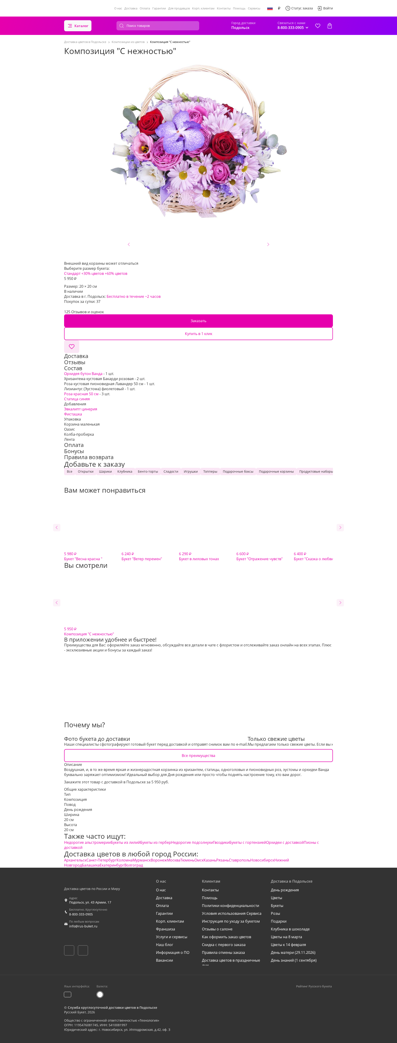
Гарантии (159, 8)
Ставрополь (239, 860)
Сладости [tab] (171, 471)
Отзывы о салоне (217, 929)
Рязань (222, 860)
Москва (173, 860)
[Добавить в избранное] (71, 346)
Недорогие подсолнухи (192, 842)
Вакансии (164, 960)
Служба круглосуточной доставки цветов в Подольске (112, 1007)
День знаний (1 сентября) (294, 960)
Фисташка (73, 414)
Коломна (124, 860)
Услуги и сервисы (171, 936)
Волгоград (133, 865)
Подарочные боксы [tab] (238, 471)
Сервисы (254, 8)
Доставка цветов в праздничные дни (231, 963)
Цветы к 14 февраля (288, 944)
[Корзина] (329, 26)
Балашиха (91, 865)
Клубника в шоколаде (290, 929)
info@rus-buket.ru (83, 926)
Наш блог (164, 944)
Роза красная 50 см (81, 393)
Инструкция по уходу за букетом (231, 921)
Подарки (278, 921)
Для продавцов (179, 8)
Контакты (224, 8)
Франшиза (165, 929)
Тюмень (187, 860)
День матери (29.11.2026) (293, 952)
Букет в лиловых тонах (199, 556)
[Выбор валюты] (279, 8)
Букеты (277, 905)
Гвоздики (221, 842)
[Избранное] (318, 26)
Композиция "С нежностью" (89, 631)
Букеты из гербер (155, 842)
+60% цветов (116, 273)
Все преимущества (198, 755)
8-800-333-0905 (81, 914)
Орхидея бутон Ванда (83, 373)
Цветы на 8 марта (286, 936)
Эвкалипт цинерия (80, 409)
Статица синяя (77, 398)
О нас (118, 8)
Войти (328, 8)
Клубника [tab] (124, 471)
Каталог (81, 25)
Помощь (239, 8)
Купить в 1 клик (198, 333)
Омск (199, 860)
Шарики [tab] (105, 471)
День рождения (78, 809)
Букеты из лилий (125, 842)
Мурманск (142, 860)
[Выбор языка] (270, 8)
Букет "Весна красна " (83, 556)
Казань (210, 860)
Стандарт (72, 273)
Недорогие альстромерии (87, 842)
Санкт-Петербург (101, 860)
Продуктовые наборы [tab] (316, 471)
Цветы (276, 897)
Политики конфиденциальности (230, 905)
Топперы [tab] (210, 471)
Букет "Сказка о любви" (314, 556)
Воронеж (159, 860)
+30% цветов (92, 273)
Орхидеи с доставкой (285, 842)
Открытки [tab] (86, 471)
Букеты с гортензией (247, 842)
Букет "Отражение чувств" (259, 556)
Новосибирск (262, 860)
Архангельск (75, 860)
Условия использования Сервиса (231, 913)
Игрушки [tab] (191, 471)
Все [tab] (69, 471)
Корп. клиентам (203, 8)
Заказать (198, 320)
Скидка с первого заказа (224, 944)
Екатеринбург (112, 865)
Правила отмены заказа (223, 952)
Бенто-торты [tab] (148, 471)
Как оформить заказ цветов (226, 936)
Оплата (145, 8)
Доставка (130, 8)
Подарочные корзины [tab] (276, 471)
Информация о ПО (172, 952)
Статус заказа (302, 8)
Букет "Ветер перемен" (142, 556)
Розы (275, 913)
